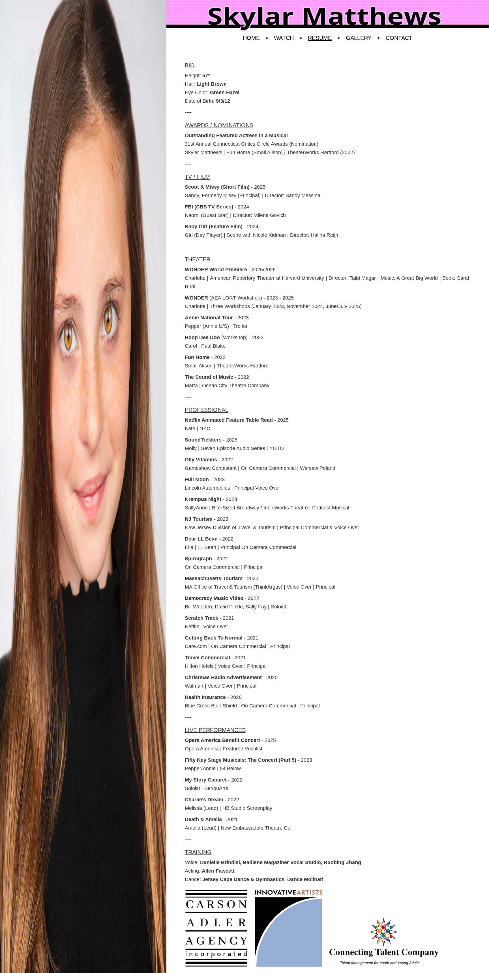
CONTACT (399, 38)
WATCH (284, 38)
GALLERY (359, 38)
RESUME (320, 38)
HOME (251, 38)
